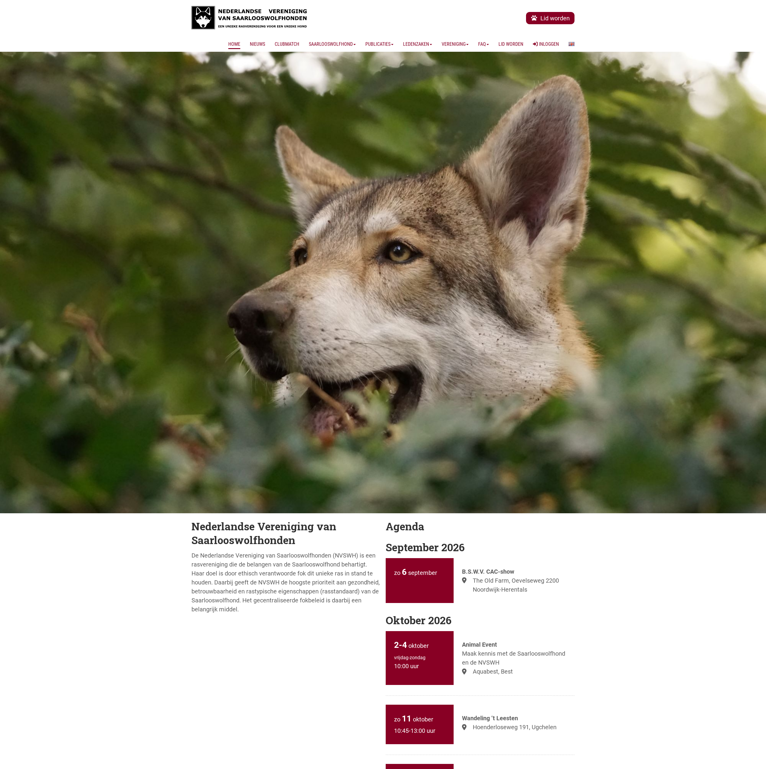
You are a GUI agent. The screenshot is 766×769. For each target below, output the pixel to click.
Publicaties (377, 44)
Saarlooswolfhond (331, 44)
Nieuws (257, 44)
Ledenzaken (416, 44)
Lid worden (510, 44)
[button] (571, 44)
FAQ (482, 44)
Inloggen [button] (548, 44)
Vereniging (454, 44)
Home (234, 44)
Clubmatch (287, 44)
